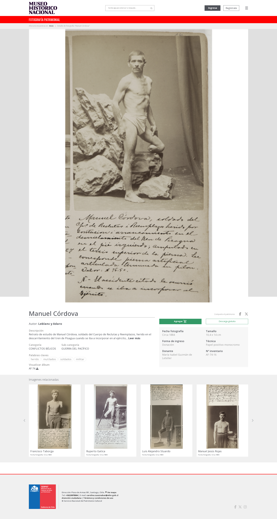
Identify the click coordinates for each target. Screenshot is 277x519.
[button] (24, 420)
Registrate (231, 8)
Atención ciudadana (71, 498)
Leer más (134, 338)
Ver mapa (110, 492)
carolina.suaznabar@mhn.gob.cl (102, 495)
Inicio (51, 26)
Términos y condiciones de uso (98, 498)
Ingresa (212, 8)
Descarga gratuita (227, 321)
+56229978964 (72, 495)
